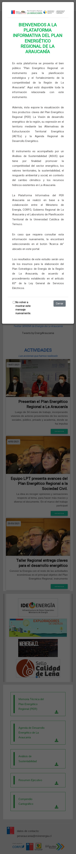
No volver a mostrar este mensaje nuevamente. (23, 308)
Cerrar (59, 303)
